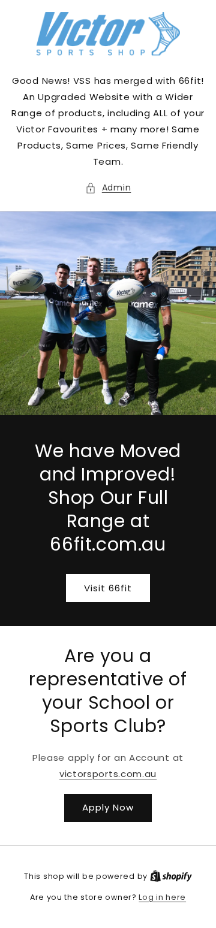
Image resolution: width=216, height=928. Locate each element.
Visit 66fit (108, 587)
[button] (108, 187)
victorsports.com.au (108, 773)
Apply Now (108, 807)
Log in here (162, 897)
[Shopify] (171, 876)
